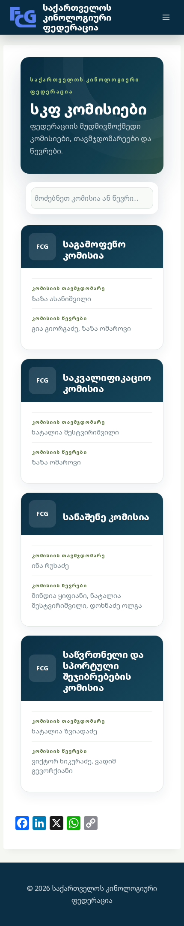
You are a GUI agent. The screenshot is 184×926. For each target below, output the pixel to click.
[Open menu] (166, 17)
